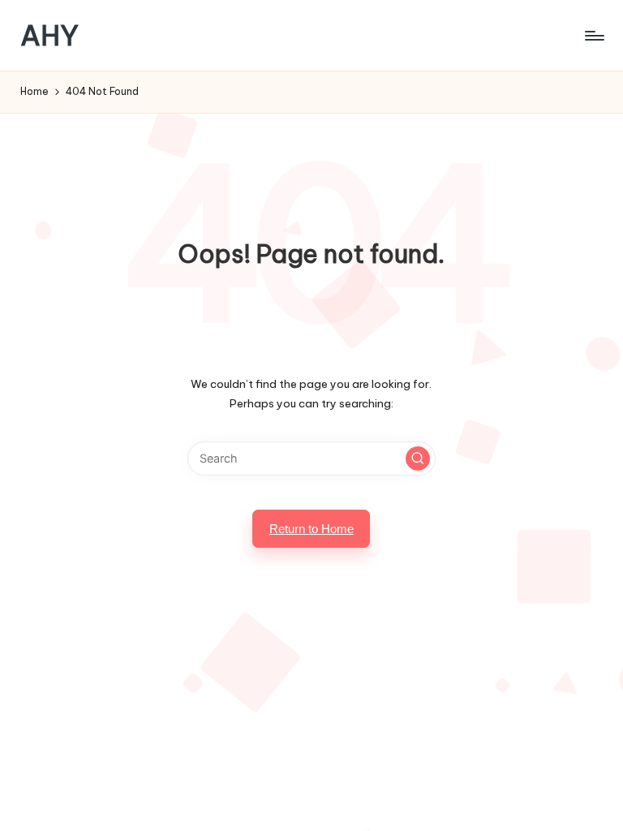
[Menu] (593, 36)
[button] (418, 458)
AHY (49, 35)
